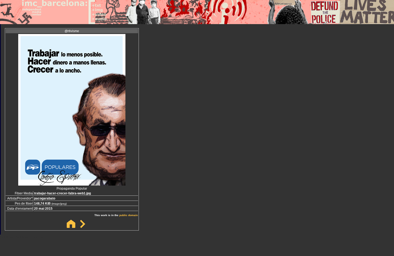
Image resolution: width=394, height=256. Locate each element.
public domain (128, 215)
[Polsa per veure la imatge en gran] (71, 184)
